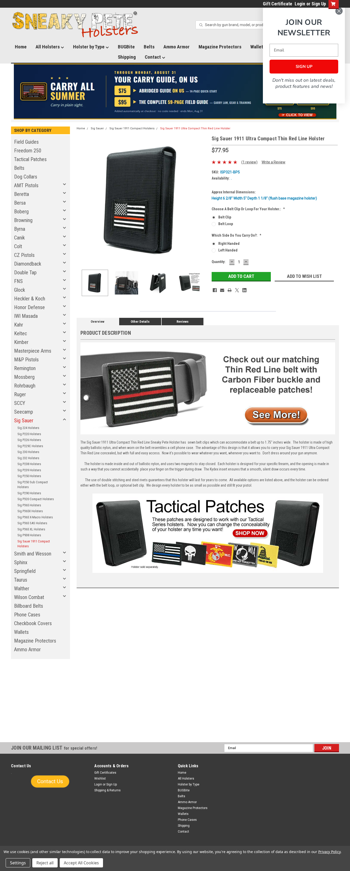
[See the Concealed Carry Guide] (175, 91)
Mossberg (24, 377)
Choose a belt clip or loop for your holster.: (248, 209)
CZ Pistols (24, 255)
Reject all (45, 863)
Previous (82, 200)
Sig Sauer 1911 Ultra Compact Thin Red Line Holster (195, 128)
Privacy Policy (329, 851)
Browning (23, 220)
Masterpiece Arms (32, 351)
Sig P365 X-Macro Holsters (35, 517)
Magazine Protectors (220, 47)
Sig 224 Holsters (28, 428)
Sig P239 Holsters (29, 470)
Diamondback (27, 264)
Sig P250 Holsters (29, 476)
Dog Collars (25, 177)
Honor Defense (29, 307)
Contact (153, 57)
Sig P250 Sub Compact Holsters (32, 484)
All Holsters (48, 47)
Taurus (20, 580)
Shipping (127, 57)
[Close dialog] (339, 11)
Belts (149, 47)
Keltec (20, 333)
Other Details (140, 321)
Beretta (21, 194)
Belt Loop (225, 224)
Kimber (21, 342)
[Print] (230, 290)
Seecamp (23, 412)
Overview (97, 321)
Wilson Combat (29, 597)
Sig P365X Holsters (30, 511)
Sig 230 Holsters (28, 452)
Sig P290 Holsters (29, 493)
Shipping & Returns (107, 790)
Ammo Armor (176, 47)
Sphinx (20, 562)
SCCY (19, 403)
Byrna (19, 229)
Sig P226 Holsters (29, 440)
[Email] (222, 290)
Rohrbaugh (24, 386)
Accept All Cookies (81, 863)
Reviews (183, 321)
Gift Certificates (105, 772)
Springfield (25, 571)
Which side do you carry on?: (236, 235)
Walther (21, 588)
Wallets (21, 632)
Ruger (20, 394)
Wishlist (100, 778)
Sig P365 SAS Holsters (32, 523)
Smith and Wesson (32, 554)
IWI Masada (26, 316)
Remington (25, 368)
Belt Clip (224, 217)
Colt (18, 246)
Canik (19, 238)
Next (203, 200)
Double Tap (25, 272)
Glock (19, 290)
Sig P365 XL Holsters (31, 529)
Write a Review (273, 162)
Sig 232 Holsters (28, 458)
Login (300, 3)
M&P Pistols (26, 359)
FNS (18, 281)
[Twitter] (237, 290)
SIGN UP (304, 66)
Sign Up (319, 3)
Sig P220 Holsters (29, 434)
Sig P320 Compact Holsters (35, 499)
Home (21, 47)
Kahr (18, 325)
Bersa (20, 203)
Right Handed (229, 244)
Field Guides (26, 142)
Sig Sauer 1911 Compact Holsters (33, 543)
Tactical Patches (30, 159)
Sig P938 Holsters (29, 535)
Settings (18, 863)
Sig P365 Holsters (29, 505)
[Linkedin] (244, 290)
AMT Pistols (26, 185)
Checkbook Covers (33, 623)
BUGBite (126, 47)
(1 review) (249, 162)
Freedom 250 (27, 151)
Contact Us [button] (50, 781)
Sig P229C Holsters (30, 446)
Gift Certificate (277, 3)
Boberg (21, 211)
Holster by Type (89, 47)
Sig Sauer (23, 420)
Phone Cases (27, 615)
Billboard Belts (28, 606)
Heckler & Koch (29, 299)
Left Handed (228, 250)
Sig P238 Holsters (29, 464)
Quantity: (218, 262)
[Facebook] (215, 290)
